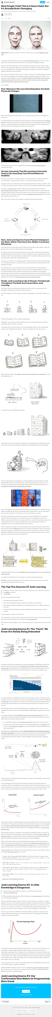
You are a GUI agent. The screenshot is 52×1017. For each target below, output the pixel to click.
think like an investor (12, 852)
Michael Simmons (8, 13)
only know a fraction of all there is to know (38, 968)
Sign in (48, 2)
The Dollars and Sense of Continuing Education (29, 715)
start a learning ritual (31, 619)
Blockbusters (18, 529)
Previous (6, 1001)
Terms (30, 1007)
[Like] (2, 18)
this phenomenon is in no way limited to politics (28, 277)
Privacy (26, 1007)
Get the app (32, 1010)
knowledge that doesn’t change (38, 843)
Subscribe (42, 2)
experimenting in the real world (9, 190)
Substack (19, 1014)
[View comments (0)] (5, 18)
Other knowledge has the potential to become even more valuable (22, 826)
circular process (12, 189)
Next (46, 1001)
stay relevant (44, 724)
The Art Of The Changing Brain (37, 165)
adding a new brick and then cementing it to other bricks (31, 374)
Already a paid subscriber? (26, 994)
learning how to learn (32, 61)
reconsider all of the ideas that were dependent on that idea (16, 486)
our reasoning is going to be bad (33, 194)
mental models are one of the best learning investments (19, 845)
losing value (6, 701)
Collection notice (36, 1007)
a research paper (37, 896)
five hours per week (25, 722)
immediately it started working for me (28, 572)
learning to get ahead (17, 726)
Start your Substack (22, 1010)
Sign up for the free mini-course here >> (13, 878)
